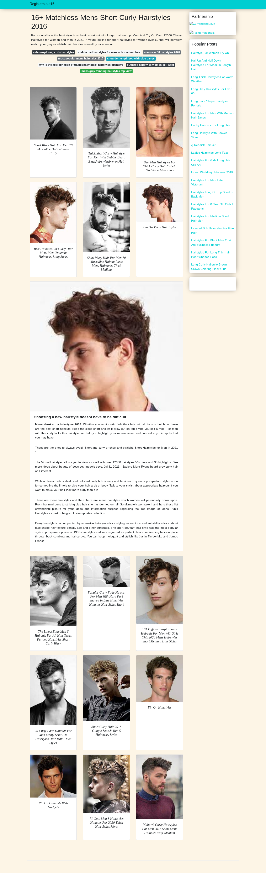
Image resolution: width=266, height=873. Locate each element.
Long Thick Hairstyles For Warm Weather (212, 79)
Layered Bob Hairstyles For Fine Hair (212, 230)
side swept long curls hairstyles (53, 52)
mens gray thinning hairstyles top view (106, 71)
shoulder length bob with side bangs (131, 58)
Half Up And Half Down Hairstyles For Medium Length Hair (211, 65)
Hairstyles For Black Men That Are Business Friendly (211, 242)
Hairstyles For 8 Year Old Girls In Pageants (212, 206)
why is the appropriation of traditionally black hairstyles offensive (81, 64)
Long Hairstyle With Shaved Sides (209, 135)
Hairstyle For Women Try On (210, 52)
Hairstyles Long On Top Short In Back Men (212, 194)
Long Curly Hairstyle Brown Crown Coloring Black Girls (209, 266)
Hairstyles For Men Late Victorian (207, 182)
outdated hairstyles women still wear (150, 64)
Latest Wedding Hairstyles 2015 (212, 172)
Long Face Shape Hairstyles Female (209, 103)
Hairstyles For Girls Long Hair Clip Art (210, 162)
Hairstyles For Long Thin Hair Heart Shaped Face (210, 254)
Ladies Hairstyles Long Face (210, 152)
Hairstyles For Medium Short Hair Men (210, 218)
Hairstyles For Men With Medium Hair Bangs (212, 115)
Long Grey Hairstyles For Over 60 (211, 91)
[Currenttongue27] (202, 23)
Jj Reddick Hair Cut (203, 145)
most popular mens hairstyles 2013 (80, 58)
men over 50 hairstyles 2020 (162, 52)
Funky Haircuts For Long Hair (210, 125)
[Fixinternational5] (202, 32)
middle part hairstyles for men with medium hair (109, 52)
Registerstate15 (42, 4)
